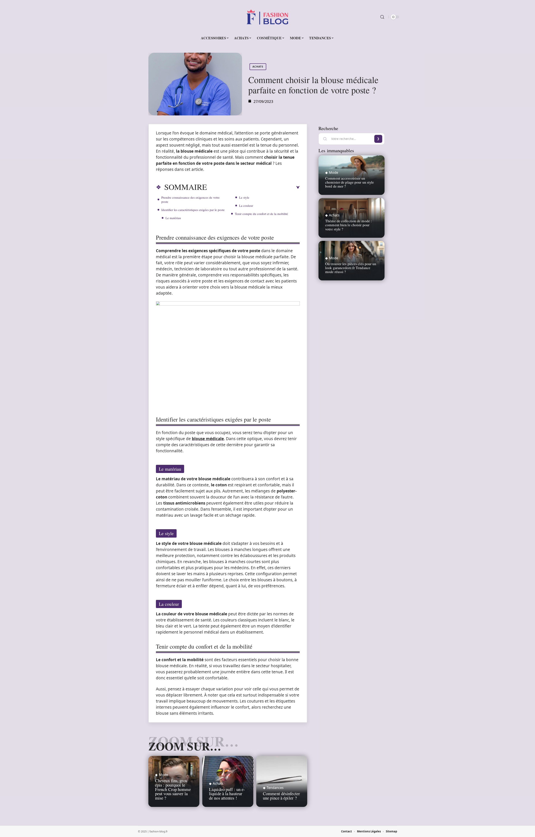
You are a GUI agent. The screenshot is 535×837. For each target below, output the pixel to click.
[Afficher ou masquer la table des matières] (253, 187)
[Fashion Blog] (267, 16)
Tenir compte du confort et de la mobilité (261, 214)
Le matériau (173, 218)
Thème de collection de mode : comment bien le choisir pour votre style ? (348, 224)
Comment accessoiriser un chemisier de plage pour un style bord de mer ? (349, 182)
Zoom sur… (184, 746)
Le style (244, 197)
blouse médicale (208, 438)
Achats (257, 66)
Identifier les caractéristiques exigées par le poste (193, 210)
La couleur (246, 205)
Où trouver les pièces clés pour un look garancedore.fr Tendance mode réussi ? (350, 267)
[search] (382, 17)
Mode (163, 774)
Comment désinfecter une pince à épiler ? (281, 796)
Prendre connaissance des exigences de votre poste (190, 199)
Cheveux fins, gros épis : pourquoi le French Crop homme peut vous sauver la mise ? (173, 789)
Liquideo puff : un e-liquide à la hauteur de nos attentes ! (227, 793)
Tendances (275, 787)
